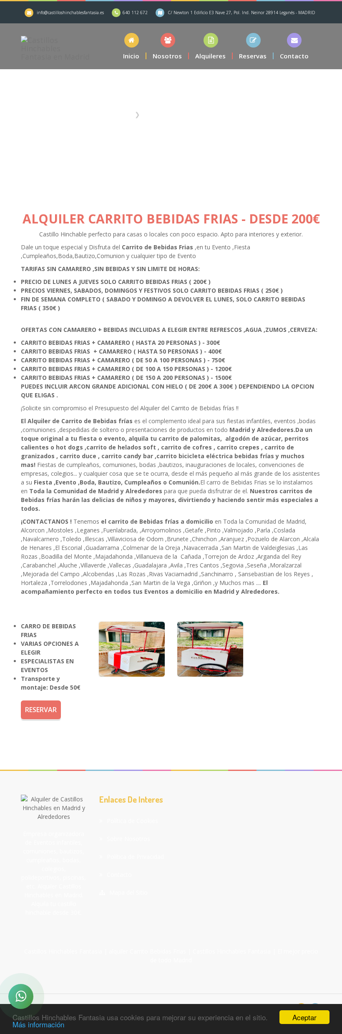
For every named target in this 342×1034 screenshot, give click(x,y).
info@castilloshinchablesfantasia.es (70, 12)
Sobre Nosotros (128, 839)
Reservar (41, 709)
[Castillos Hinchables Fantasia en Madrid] (55, 46)
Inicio (123, 114)
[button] (211, 46)
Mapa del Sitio (128, 892)
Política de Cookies (132, 821)
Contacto (119, 874)
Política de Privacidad (135, 857)
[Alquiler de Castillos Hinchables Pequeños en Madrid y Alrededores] (132, 649)
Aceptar (304, 1017)
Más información (38, 1024)
